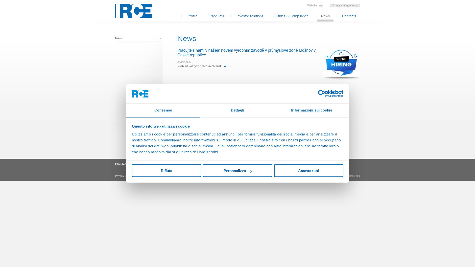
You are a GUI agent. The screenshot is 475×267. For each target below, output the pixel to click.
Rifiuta (166, 171)
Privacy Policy (123, 175)
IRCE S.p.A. (133, 11)
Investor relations (250, 16)
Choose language (343, 5)
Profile (192, 16)
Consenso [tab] (163, 110)
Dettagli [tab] (237, 110)
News (325, 16)
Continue (225, 66)
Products (217, 16)
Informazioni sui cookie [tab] (311, 110)
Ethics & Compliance (292, 16)
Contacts (349, 16)
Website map (315, 5)
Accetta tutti (308, 171)
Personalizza (235, 171)
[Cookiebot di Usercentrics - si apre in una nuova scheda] (321, 93)
